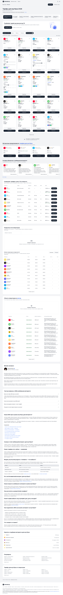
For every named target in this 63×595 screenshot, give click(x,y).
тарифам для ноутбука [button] (26, 143)
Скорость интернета (17, 586)
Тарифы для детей (44, 559)
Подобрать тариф (8, 27)
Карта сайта (31, 586)
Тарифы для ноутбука (14, 579)
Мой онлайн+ (19, 220)
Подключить (10, 50)
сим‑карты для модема (43, 473)
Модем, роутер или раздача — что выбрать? (12, 429)
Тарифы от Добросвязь (26, 573)
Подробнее (9, 69)
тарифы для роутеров (27, 473)
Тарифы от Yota (25, 569)
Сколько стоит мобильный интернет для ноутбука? (13, 426)
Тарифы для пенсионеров (8, 559)
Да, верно (50, 4)
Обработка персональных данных (48, 586)
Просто (18, 216)
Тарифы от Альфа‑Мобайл (8, 572)
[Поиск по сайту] (58, 1)
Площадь (56, 252)
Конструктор (19, 206)
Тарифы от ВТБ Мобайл (45, 572)
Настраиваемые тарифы (27, 560)
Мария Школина (11, 368)
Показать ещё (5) (31, 291)
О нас (3, 586)
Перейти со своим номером (8, 556)
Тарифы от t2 (43, 569)
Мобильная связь (13, 1)
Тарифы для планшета (44, 560)
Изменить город (56, 4)
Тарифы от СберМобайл (26, 570)
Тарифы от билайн (26, 572)
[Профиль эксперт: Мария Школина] (5, 369)
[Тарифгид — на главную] (6, 1)
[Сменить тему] (59, 1)
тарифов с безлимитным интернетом (25, 481)
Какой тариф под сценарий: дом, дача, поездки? (12, 435)
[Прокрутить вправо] (59, 17)
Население (51, 252)
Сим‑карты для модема (8, 560)
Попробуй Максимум (20, 195)
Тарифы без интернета (26, 559)
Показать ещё (6, 562)
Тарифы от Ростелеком (45, 573)
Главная (4, 579)
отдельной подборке (14, 505)
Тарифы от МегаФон (44, 570)
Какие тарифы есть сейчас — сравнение (11, 428)
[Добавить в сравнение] (15, 38)
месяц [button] (19, 298)
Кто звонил (22, 586)
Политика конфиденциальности (38, 586)
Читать (25, 12)
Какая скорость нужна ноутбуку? (10, 432)
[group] (31, 169)
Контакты (6, 586)
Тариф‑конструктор (20, 202)
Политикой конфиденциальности (54, 591)
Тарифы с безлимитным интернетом (28, 556)
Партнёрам (9, 586)
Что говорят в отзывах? (8, 438)
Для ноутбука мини (20, 188)
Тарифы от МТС (6, 570)
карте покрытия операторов (15, 488)
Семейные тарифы (44, 556)
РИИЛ (18, 213)
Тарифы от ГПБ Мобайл (8, 573)
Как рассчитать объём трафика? (10, 434)
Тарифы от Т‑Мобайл (7, 569)
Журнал (19, 1)
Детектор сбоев (27, 586)
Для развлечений (20, 209)
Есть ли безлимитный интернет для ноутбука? (12, 431)
